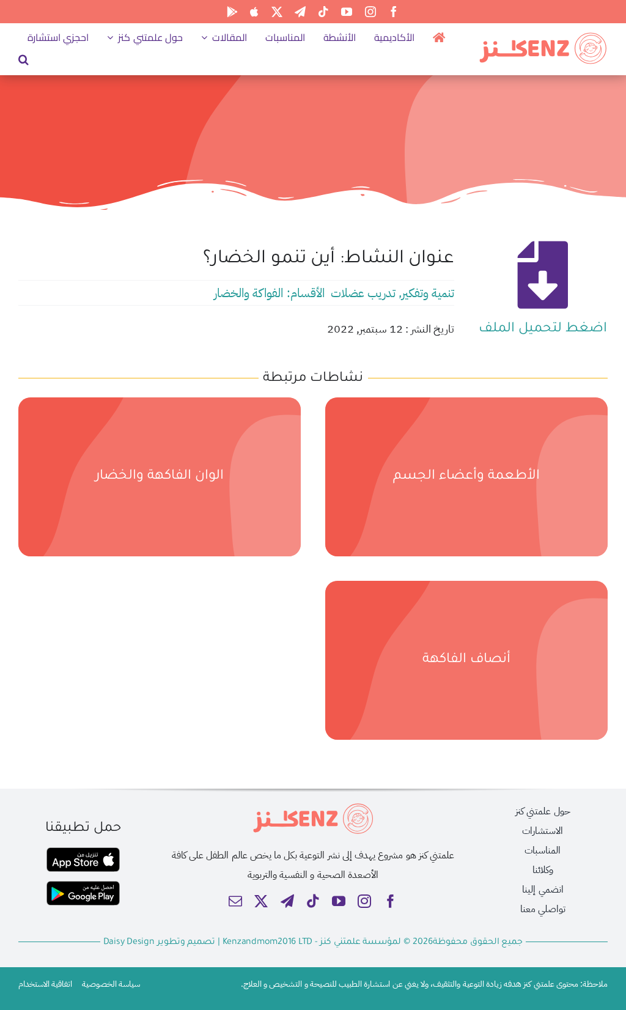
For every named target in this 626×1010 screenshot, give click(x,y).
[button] (23, 59)
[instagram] (370, 11)
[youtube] (346, 11)
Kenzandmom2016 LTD (269, 943)
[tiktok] (323, 11)
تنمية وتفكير (428, 293)
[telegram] (300, 11)
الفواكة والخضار (248, 293)
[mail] (235, 901)
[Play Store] (232, 11)
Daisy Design (129, 943)
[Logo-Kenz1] (543, 35)
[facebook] (393, 11)
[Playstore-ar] (83, 886)
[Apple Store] (254, 11)
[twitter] (276, 11)
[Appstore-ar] (83, 852)
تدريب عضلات (363, 293)
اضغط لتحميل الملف (542, 329)
